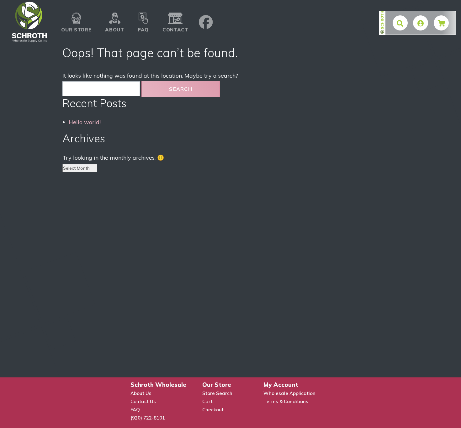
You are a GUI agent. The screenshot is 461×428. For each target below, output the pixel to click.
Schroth (382, 20)
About (114, 12)
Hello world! (85, 122)
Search (180, 89)
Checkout (213, 410)
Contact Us (143, 401)
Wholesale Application (289, 393)
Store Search (217, 393)
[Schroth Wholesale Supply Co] (29, 22)
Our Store (76, 12)
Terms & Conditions (285, 401)
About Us (140, 393)
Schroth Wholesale (158, 384)
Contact (175, 12)
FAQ (143, 12)
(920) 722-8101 (147, 418)
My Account (280, 384)
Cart (207, 401)
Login (422, 21)
